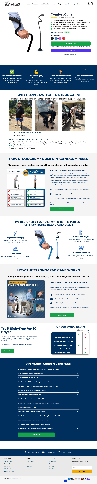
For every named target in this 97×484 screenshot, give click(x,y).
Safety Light (7, 466)
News (28, 464)
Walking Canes (8, 461)
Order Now (67, 4)
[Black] (52, 38)
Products (35, 4)
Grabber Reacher (9, 464)
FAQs (59, 4)
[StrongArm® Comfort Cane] (13, 4)
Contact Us (52, 461)
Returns (51, 466)
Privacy (51, 468)
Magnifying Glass (9, 471)
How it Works (44, 4)
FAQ (50, 464)
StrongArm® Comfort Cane (14, 478)
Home (28, 4)
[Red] (63, 38)
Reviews (53, 4)
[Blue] (56, 38)
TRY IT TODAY (8, 351)
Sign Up (82, 471)
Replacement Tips (9, 468)
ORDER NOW (62, 209)
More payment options (70, 54)
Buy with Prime (77, 4)
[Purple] (59, 38)
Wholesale (29, 466)
